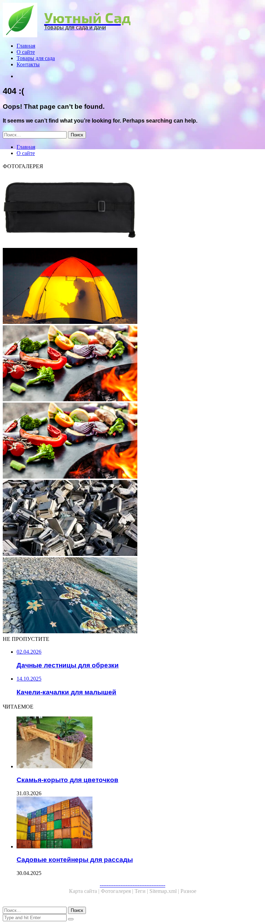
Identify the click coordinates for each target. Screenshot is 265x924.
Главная (26, 46)
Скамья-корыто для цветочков (67, 779)
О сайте (26, 52)
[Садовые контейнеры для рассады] (139, 823)
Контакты (28, 64)
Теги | (142, 891)
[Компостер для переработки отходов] (132, 518)
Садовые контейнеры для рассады (75, 859)
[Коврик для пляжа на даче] (132, 596)
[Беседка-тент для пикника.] (132, 364)
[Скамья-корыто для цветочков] (139, 743)
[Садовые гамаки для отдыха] (132, 286)
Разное (188, 891)
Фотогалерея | (118, 891)
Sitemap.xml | (164, 891)
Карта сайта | (85, 891)
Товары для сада (36, 58)
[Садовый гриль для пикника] (132, 441)
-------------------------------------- (132, 885)
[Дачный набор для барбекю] (132, 209)
